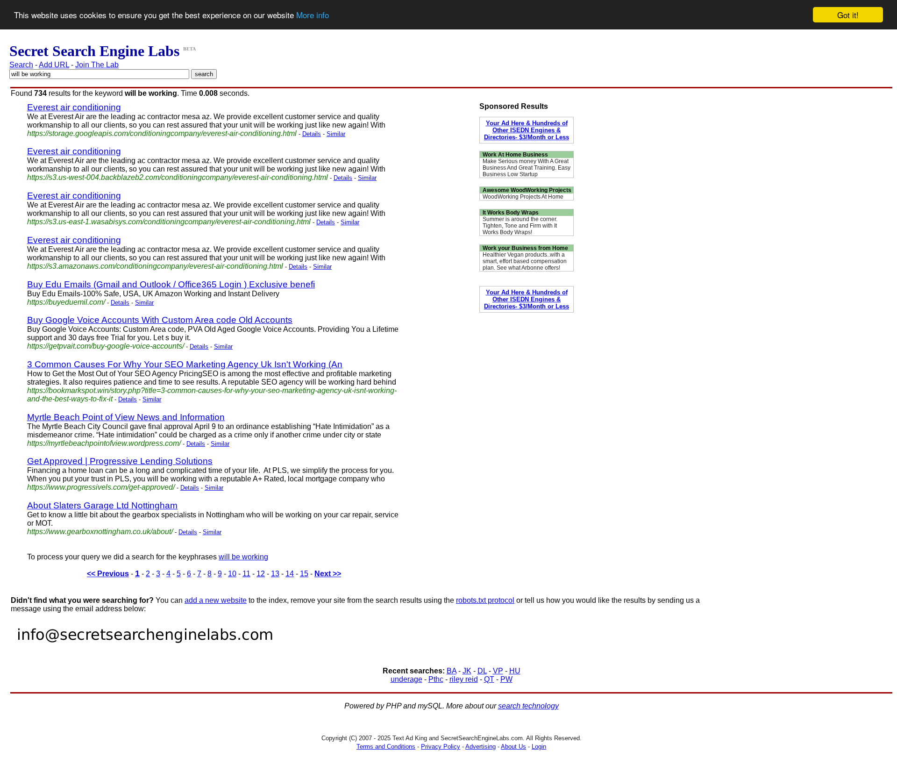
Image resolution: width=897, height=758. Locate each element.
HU (514, 671)
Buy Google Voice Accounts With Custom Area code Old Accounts (159, 320)
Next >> (327, 574)
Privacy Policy (440, 746)
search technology (528, 706)
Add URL (54, 65)
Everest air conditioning (74, 107)
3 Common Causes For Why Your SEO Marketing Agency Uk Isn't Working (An (184, 364)
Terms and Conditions (385, 746)
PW (506, 679)
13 (275, 574)
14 (289, 574)
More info (312, 15)
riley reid (463, 679)
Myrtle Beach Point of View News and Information (126, 417)
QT (489, 679)
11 (246, 574)
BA (451, 671)
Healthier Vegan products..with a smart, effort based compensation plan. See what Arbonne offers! (525, 261)
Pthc (435, 679)
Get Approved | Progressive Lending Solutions (120, 461)
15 (304, 574)
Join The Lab (97, 65)
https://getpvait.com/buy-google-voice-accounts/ (105, 346)
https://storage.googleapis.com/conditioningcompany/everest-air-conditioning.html (162, 133)
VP (498, 671)
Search (21, 65)
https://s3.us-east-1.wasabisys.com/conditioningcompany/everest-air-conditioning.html (169, 222)
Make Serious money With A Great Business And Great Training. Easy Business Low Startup (526, 168)
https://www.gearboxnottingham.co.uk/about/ (100, 532)
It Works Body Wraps (511, 212)
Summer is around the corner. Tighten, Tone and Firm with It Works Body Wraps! (520, 226)
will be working (243, 557)
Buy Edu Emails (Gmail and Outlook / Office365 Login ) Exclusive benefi (171, 284)
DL (482, 671)
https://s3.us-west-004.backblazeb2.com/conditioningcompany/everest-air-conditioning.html (177, 177)
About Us (513, 746)
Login (539, 746)
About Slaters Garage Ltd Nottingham (102, 505)
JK (467, 671)
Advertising (480, 746)
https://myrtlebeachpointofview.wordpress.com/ (104, 443)
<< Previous (108, 574)
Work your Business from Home (525, 248)
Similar (336, 133)
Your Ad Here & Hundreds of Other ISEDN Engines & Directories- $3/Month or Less (526, 130)
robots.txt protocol (485, 600)
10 (232, 574)
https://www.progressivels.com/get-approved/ (101, 487)
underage (406, 679)
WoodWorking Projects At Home (523, 196)
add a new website (216, 600)
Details (311, 133)
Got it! (848, 15)
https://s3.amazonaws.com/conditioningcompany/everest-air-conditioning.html (155, 266)
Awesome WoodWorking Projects (527, 190)
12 (260, 574)
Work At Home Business (515, 154)
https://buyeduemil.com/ (66, 302)
